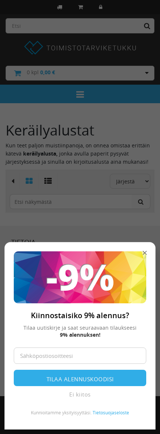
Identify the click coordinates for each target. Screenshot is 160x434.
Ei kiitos (80, 394)
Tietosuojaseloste (111, 412)
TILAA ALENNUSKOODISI (80, 379)
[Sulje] (145, 253)
